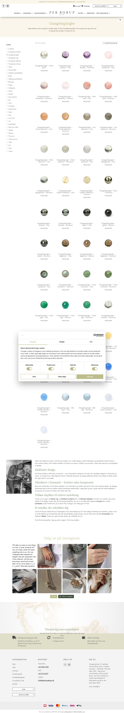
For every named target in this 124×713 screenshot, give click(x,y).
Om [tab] (91, 342)
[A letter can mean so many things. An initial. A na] (24, 556)
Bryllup (10, 85)
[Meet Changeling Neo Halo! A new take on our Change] (49, 556)
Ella (9, 100)
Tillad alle (90, 376)
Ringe (10, 76)
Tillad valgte (62, 376)
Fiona (10, 103)
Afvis (34, 376)
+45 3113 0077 (43, 674)
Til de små (11, 136)
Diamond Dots (12, 97)
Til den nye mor (12, 139)
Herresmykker (12, 70)
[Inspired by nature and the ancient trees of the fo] (100, 581)
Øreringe (11, 82)
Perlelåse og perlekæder (15, 73)
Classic (10, 91)
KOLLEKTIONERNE (39, 13)
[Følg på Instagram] (7, 6)
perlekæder (38, 503)
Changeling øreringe (14, 64)
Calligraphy (11, 88)
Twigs (10, 142)
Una (9, 145)
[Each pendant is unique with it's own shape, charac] (74, 581)
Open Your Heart (13, 127)
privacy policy (68, 712)
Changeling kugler (13, 55)
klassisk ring (54, 499)
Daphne (10, 94)
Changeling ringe (13, 58)
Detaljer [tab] (62, 342)
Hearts (10, 112)
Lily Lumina (11, 118)
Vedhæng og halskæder (15, 79)
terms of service (78, 712)
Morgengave (12, 124)
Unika (10, 148)
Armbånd (11, 49)
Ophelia (10, 130)
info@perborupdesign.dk (66, 2)
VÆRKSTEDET (91, 13)
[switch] (51, 368)
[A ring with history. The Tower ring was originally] (100, 556)
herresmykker (106, 514)
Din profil (78, 6)
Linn (9, 121)
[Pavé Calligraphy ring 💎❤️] (24, 581)
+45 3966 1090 (43, 667)
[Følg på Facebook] (3, 6)
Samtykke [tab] (33, 342)
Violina (10, 151)
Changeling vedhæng (14, 61)
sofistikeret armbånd (67, 499)
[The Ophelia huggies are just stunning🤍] (74, 556)
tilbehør (43, 516)
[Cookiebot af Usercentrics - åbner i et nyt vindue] (95, 335)
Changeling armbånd (14, 52)
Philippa (10, 133)
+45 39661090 (80, 2)
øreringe (99, 501)
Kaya (9, 115)
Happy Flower (12, 109)
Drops (10, 67)
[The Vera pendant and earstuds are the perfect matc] (49, 581)
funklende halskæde (86, 499)
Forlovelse (11, 106)
